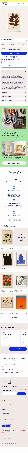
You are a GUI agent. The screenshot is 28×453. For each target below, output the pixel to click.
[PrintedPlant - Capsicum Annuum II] (20, 148)
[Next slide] (6, 349)
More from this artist (14, 163)
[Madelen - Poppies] (7, 280)
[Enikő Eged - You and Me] (7, 302)
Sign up (22, 394)
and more (22, 56)
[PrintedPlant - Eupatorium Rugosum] (8, 148)
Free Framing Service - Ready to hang (11, 59)
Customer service (7, 405)
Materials (4, 92)
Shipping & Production (7, 100)
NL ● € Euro (7, 438)
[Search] (18, 3)
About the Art (5, 71)
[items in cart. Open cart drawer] (23, 3)
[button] (26, 3)
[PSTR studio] (4, 4)
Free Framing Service (7, 96)
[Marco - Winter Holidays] (21, 280)
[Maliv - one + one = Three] (21, 259)
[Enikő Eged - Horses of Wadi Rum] (21, 302)
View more (14, 317)
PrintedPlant (4, 41)
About (4, 409)
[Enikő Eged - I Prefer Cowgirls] (7, 237)
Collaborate (5, 413)
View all (18, 349)
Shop (3, 400)
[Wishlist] (20, 3)
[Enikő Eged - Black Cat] (7, 259)
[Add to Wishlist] (26, 35)
